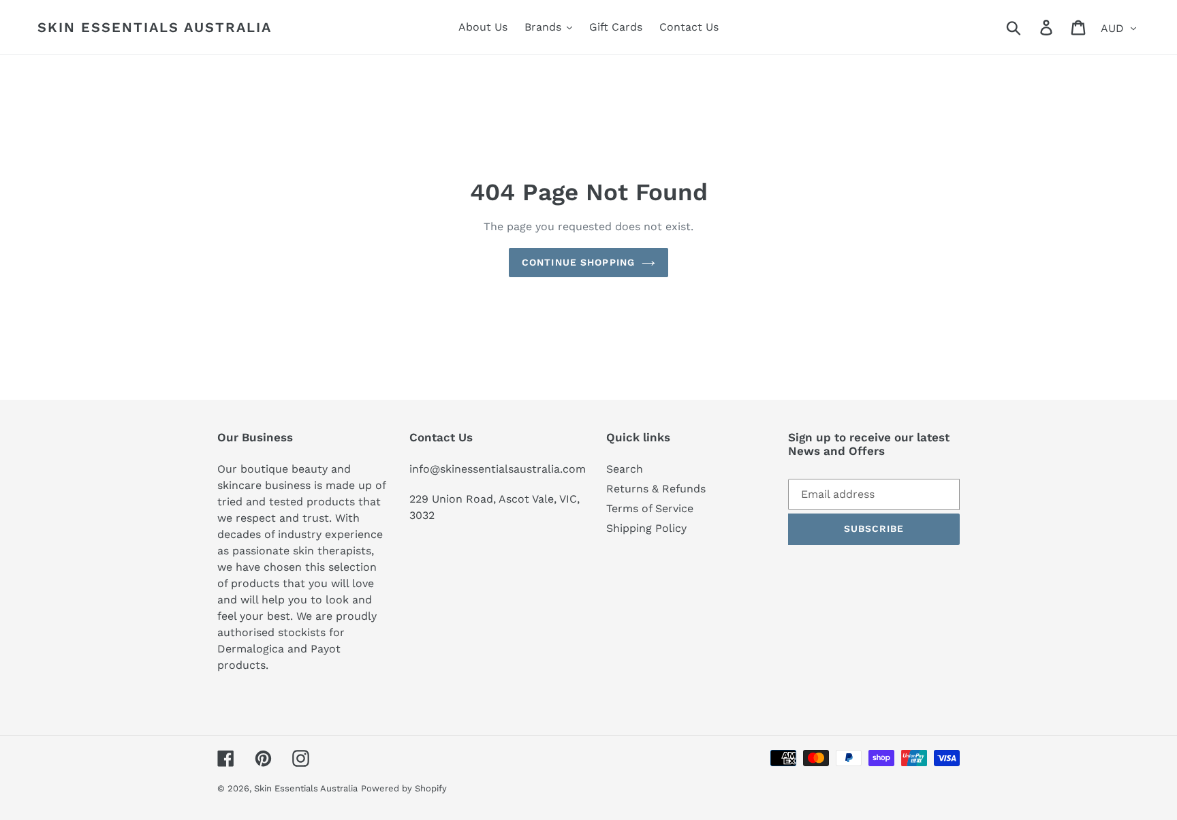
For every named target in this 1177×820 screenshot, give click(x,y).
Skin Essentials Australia (154, 27)
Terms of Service (649, 508)
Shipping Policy (646, 528)
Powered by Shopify (404, 788)
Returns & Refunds (656, 488)
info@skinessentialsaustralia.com (497, 468)
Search (624, 468)
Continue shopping (578, 262)
